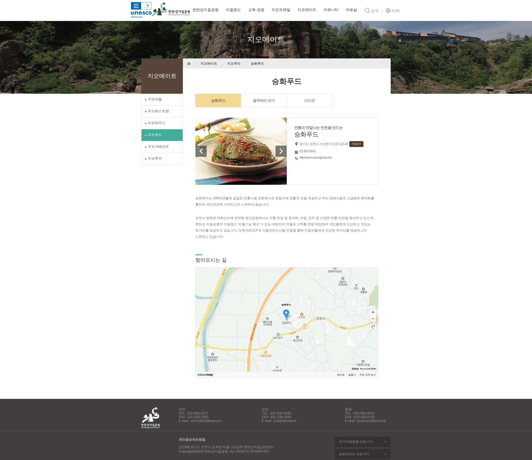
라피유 (309, 100)
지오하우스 (156, 123)
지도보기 (356, 143)
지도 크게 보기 (368, 374)
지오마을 (155, 99)
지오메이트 (307, 10)
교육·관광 (256, 10)
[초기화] (373, 326)
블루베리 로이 (264, 100)
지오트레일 (281, 10)
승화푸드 (257, 63)
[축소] (373, 318)
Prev (201, 151)
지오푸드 (155, 135)
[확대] (373, 312)
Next (281, 151)
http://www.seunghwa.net (315, 157)
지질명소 (233, 10)
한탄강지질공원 (171, 9)
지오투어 (155, 158)
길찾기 (352, 374)
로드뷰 (341, 374)
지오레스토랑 (158, 111)
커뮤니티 (331, 10)
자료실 (351, 10)
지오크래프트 (158, 147)
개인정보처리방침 (192, 439)
